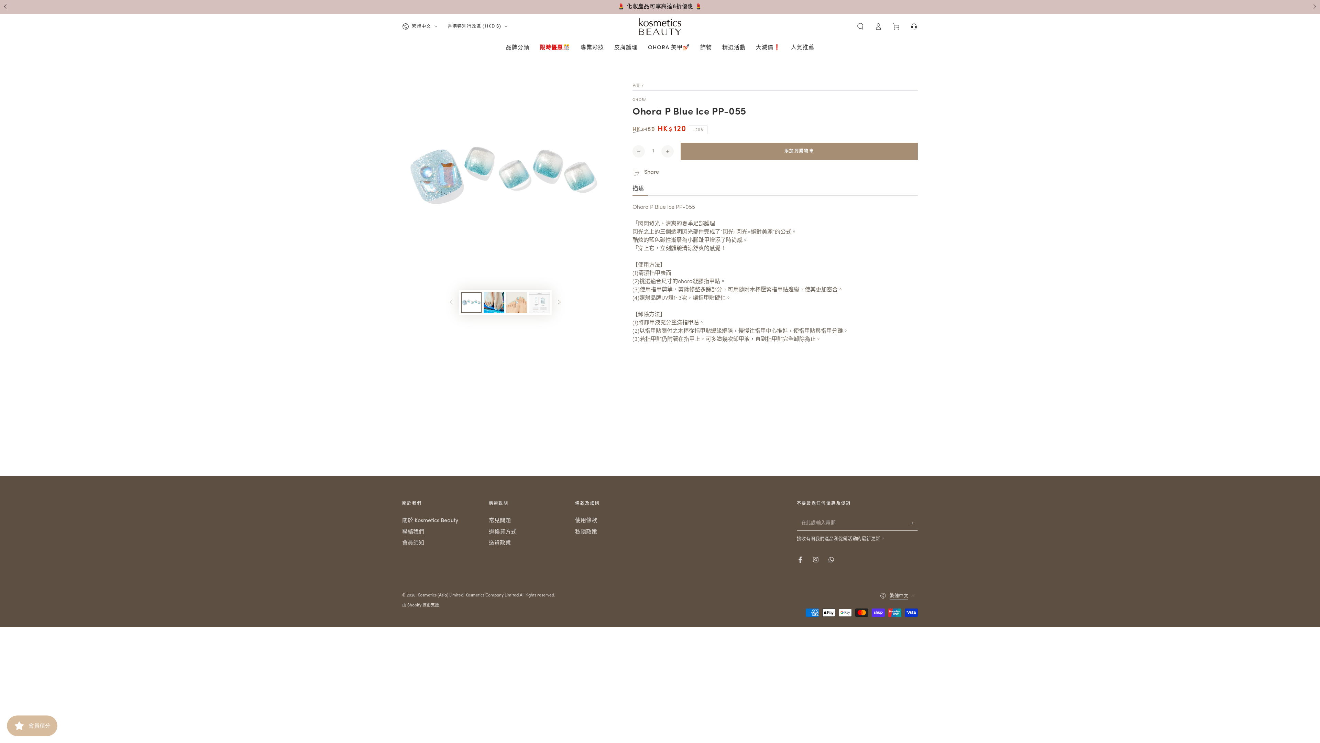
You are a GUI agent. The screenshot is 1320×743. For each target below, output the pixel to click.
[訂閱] (914, 522)
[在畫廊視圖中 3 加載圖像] (516, 302)
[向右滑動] (1314, 7)
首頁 (636, 86)
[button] (860, 26)
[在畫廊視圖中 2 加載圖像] (494, 302)
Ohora (639, 100)
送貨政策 (500, 543)
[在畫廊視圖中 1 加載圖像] (471, 302)
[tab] (640, 189)
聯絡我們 (413, 532)
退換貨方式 (502, 532)
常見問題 (500, 521)
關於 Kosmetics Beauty (430, 521)
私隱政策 (586, 532)
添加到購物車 (799, 151)
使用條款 (586, 521)
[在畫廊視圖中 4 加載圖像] (539, 302)
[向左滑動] (6, 7)
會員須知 (413, 543)
